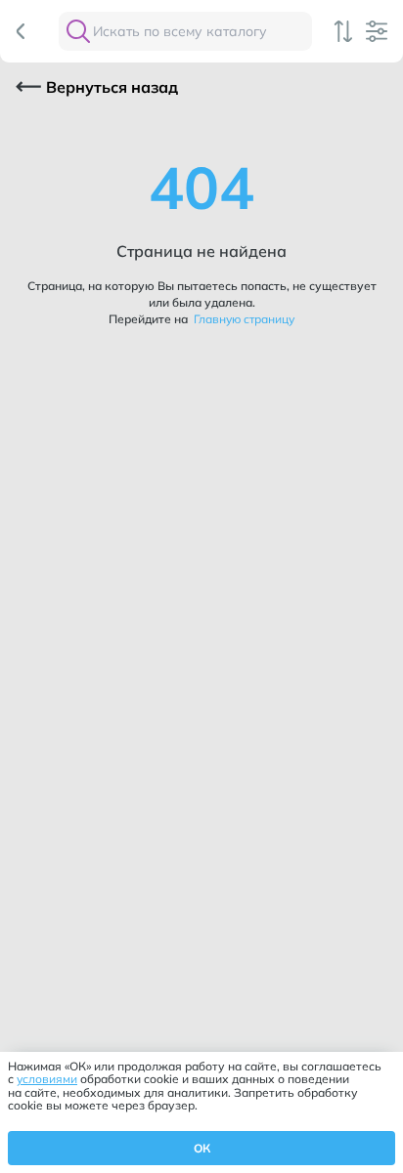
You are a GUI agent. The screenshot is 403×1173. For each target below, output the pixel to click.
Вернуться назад (112, 87)
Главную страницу (242, 319)
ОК (202, 1148)
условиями (47, 1078)
